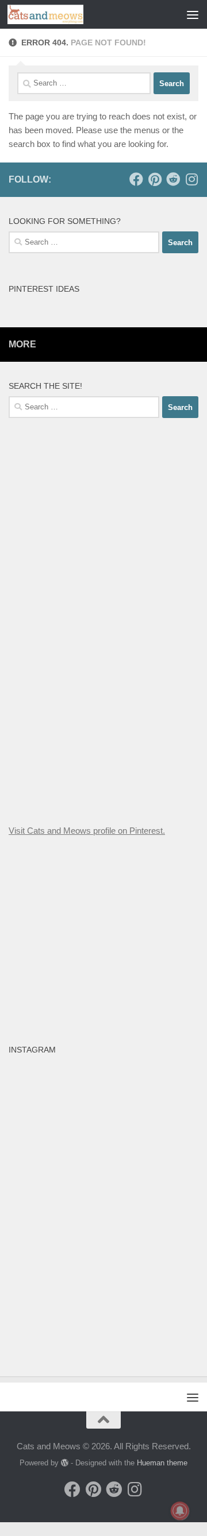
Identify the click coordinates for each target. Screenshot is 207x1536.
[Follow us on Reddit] (173, 179)
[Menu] (192, 14)
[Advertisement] (103, 619)
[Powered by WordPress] (64, 1463)
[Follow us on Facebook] (136, 179)
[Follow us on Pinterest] (155, 179)
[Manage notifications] (180, 1511)
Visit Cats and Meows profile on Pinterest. (87, 830)
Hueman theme (162, 1462)
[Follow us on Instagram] (191, 179)
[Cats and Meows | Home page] (58, 14)
